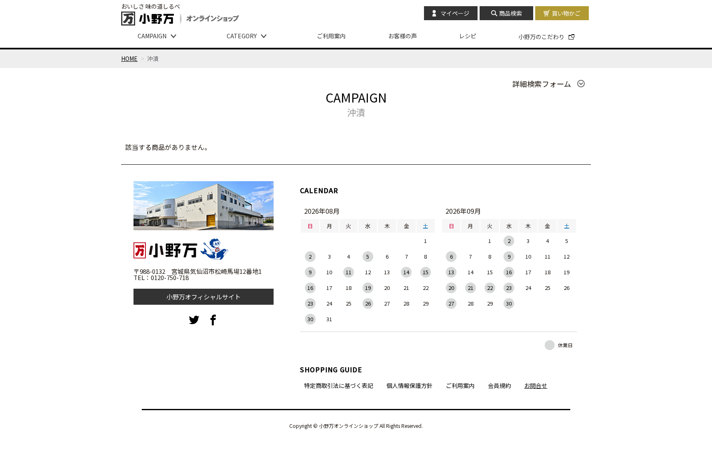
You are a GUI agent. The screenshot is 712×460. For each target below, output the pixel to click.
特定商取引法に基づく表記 (338, 385)
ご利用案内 (331, 36)
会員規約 (499, 385)
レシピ (467, 36)
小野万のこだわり (541, 37)
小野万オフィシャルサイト (203, 296)
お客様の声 (402, 36)
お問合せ (535, 385)
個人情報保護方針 (409, 385)
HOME (129, 58)
